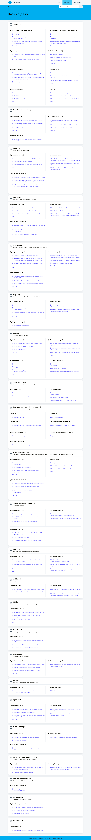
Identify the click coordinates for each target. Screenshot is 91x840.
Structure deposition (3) (21, 452)
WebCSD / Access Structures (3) (24, 503)
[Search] (81, 6)
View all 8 (14, 45)
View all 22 (14, 524)
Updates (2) (17, 700)
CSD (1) (15, 602)
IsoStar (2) (17, 549)
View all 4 (52, 83)
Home (59, 2)
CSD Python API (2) (19, 383)
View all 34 (14, 474)
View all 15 (14, 216)
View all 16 (14, 267)
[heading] (27, 30)
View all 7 (14, 101)
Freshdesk (41, 838)
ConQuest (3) (17, 245)
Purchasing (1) (18, 797)
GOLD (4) (16, 333)
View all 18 (14, 622)
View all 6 (14, 189)
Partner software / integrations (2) (25, 757)
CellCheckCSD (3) (19, 727)
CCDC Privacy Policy (57, 838)
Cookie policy (48, 838)
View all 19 (52, 63)
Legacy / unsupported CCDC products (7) (27, 407)
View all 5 (52, 45)
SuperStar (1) (18, 630)
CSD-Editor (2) (18, 654)
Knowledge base (67, 2)
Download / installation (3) (22, 110)
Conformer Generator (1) (22, 779)
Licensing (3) (17, 148)
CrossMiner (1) (18, 821)
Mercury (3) (17, 197)
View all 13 (14, 167)
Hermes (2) (17, 680)
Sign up (79, 2)
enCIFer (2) (17, 579)
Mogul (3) (16, 295)
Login (75, 2)
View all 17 (14, 352)
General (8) (17, 24)
